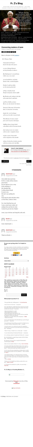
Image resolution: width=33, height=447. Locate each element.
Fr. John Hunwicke (23, 302)
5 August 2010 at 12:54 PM (11, 220)
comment (9, 359)
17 (13, 272)
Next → (29, 161)
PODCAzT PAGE (17, 34)
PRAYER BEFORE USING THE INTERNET (9, 37)
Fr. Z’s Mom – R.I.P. (4, 41)
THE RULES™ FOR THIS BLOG (7, 34)
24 (13, 274)
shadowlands (9, 174)
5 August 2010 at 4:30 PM (11, 231)
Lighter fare (16, 158)
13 (23, 271)
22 (6, 274)
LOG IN (2, 32)
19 (20, 272)
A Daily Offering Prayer (27, 37)
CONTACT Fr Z (8, 32)
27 (23, 274)
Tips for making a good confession (10, 38)
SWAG (2, 38)
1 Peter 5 (6, 352)
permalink (27, 158)
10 (13, 271)
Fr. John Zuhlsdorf (17, 49)
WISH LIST (20, 37)
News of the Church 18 (22, 38)
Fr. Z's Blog (16, 3)
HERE (25, 316)
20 (23, 272)
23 (9, 274)
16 (9, 272)
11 (16, 271)
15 (6, 272)
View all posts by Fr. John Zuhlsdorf (19, 151)
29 (6, 275)
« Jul (5, 277)
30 (9, 275)
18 (16, 272)
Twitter (12, 341)
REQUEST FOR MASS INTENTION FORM (17, 41)
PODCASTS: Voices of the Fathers (22, 40)
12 (20, 271)
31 (13, 275)
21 (27, 272)
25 (16, 274)
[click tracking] (16, 383)
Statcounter (16, 381)
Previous (5, 161)
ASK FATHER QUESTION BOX (23, 32)
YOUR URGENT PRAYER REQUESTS (8, 35)
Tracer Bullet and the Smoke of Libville (8, 40)
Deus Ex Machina (25, 343)
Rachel (7, 218)
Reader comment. (10, 362)
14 (27, 271)
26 (20, 274)
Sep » (27, 277)
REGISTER (14, 32)
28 (27, 274)
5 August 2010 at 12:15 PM (11, 175)
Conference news (5, 163)
